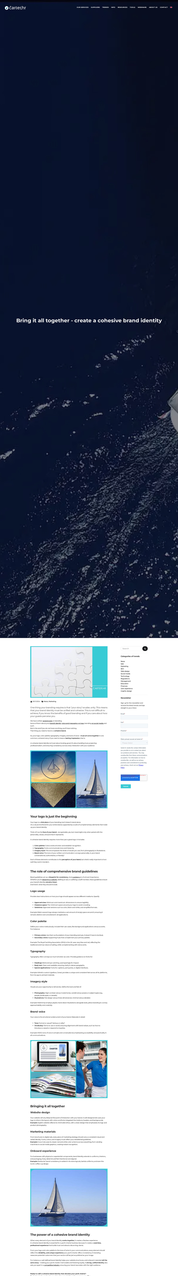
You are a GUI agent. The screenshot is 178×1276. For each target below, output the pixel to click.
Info (113, 7)
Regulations (125, 679)
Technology (125, 676)
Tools (132, 7)
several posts (47, 721)
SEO (122, 669)
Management (126, 681)
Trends (105, 7)
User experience (127, 689)
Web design (125, 671)
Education (124, 684)
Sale (122, 664)
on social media (98, 723)
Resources (122, 7)
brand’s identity (55, 723)
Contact (164, 7)
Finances (124, 686)
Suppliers (95, 7)
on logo (81, 723)
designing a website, (49, 880)
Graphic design (126, 691)
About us (153, 7)
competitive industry (51, 1265)
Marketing (52, 701)
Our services (82, 7)
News (46, 701)
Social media (125, 674)
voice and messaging (69, 723)
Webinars (142, 7)
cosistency (76, 877)
